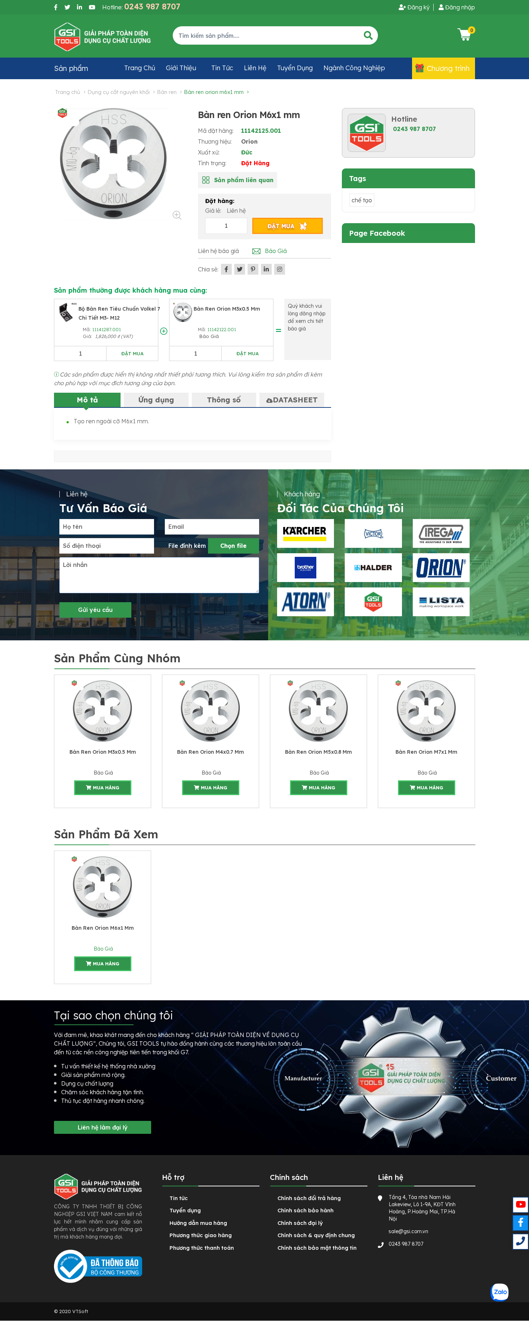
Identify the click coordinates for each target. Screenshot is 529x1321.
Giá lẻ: (214, 210)
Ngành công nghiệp (354, 68)
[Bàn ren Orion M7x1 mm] (426, 710)
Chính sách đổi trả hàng (309, 1198)
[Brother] (305, 567)
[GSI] (373, 601)
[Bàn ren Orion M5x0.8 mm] (318, 710)
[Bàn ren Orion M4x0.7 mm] (210, 710)
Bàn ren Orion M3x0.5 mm (227, 309)
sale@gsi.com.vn (408, 1231)
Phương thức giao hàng (200, 1235)
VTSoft (80, 1311)
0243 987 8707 (414, 128)
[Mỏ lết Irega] (441, 533)
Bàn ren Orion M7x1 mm (426, 752)
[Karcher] (305, 533)
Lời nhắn (75, 564)
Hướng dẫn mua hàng (198, 1222)
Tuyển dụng (295, 68)
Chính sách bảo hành (305, 1210)
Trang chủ (139, 68)
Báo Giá (208, 336)
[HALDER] (373, 567)
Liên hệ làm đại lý (103, 1127)
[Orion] (441, 567)
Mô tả (87, 399)
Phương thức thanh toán (201, 1247)
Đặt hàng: (219, 200)
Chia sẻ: (208, 269)
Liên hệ (255, 68)
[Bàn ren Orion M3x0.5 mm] (183, 311)
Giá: (88, 336)
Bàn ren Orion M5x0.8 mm (318, 752)
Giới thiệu (181, 68)
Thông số (224, 399)
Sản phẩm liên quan (243, 180)
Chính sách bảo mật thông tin (317, 1247)
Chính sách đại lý (300, 1222)
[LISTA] (441, 601)
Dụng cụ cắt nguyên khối (118, 92)
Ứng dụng (156, 399)
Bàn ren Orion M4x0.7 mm (210, 752)
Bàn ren (167, 92)
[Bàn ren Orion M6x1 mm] (103, 886)
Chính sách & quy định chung (316, 1235)
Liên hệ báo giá (218, 250)
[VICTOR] (373, 533)
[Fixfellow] (102, 36)
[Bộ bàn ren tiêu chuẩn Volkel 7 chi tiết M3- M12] (67, 311)
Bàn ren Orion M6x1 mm (103, 928)
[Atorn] (305, 601)
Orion (249, 141)
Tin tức (222, 68)
